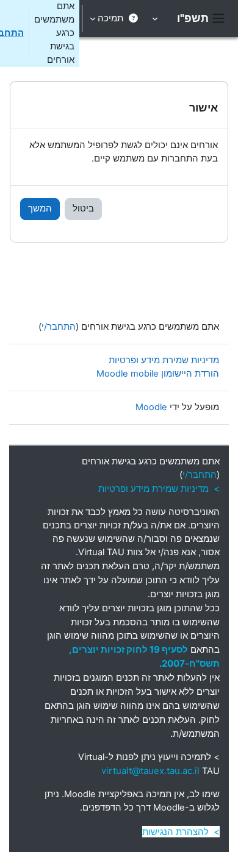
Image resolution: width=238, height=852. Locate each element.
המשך (40, 208)
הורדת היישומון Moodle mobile (157, 373)
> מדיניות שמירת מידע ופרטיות (159, 488)
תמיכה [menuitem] (110, 18)
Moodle (151, 407)
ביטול (83, 208)
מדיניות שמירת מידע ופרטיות (164, 360)
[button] (156, 18)
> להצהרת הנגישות (181, 831)
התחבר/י (58, 326)
